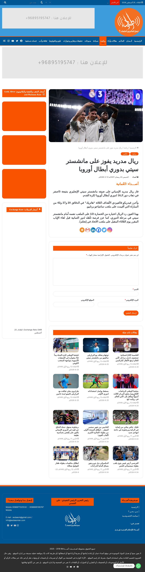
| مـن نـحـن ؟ (133, 511)
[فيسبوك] (7, 525)
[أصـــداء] (129, 22)
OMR (40, 330)
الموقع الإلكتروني (87, 300)
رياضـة (102, 41)
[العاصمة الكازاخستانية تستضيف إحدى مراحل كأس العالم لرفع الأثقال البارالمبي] (125, 345)
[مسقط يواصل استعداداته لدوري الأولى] (96, 381)
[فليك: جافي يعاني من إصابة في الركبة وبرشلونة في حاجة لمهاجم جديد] (125, 417)
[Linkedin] (93, 229)
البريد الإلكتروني (131, 300)
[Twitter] (104, 229)
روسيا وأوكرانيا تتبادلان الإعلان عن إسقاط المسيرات (88, 2)
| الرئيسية (135, 507)
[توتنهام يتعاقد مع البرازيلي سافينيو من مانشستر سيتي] (96, 345)
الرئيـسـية (138, 41)
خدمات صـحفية (31, 41)
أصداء (134, 177)
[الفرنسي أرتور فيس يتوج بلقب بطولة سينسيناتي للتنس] (125, 453)
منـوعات (88, 41)
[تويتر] (11, 525)
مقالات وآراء (112, 41)
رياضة (126, 148)
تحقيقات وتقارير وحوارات (73, 41)
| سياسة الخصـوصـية (130, 516)
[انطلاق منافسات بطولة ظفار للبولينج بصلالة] (66, 453)
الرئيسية (133, 148)
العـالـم (121, 41)
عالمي (125, 154)
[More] (82, 229)
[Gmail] (87, 229)
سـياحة (95, 41)
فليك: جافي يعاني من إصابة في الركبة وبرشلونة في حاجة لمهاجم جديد (126, 430)
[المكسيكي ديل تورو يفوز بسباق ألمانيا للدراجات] (96, 453)
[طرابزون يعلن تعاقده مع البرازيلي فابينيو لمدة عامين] (66, 381)
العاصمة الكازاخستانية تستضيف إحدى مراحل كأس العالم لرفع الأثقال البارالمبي (127, 358)
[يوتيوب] (14, 525)
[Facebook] (98, 229)
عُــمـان (129, 41)
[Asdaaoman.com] (72, 62)
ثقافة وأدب (43, 41)
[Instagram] (109, 229)
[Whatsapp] (138, 565)
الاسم (135, 289)
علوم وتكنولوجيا (55, 41)
